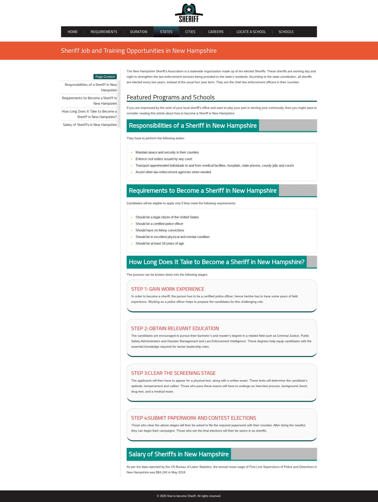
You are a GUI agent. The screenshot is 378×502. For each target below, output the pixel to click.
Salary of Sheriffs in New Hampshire (90, 124)
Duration (138, 32)
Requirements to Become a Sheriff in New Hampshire (89, 100)
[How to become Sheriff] (189, 13)
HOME (73, 32)
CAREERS (216, 32)
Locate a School (251, 32)
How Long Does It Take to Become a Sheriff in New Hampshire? (89, 114)
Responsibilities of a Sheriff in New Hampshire (91, 87)
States (166, 32)
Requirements (104, 32)
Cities (190, 32)
